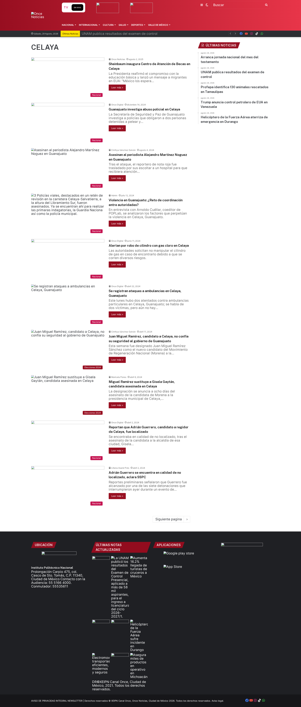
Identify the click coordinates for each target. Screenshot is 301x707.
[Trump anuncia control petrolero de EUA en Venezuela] (120, 625)
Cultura (108, 24)
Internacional (88, 24)
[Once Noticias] (43, 15)
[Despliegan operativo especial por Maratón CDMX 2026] (120, 658)
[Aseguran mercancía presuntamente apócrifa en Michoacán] (139, 666)
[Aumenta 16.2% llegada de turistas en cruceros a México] (139, 567)
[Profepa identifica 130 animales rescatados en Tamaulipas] (101, 625)
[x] (267, 34)
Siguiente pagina (168, 519)
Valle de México (158, 24)
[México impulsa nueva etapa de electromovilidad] (101, 663)
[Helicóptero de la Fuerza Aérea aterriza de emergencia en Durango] (139, 636)
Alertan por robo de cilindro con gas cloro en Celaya (149, 245)
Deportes (137, 24)
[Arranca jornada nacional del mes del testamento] (101, 561)
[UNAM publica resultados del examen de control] (120, 587)
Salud (122, 24)
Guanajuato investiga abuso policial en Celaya (144, 109)
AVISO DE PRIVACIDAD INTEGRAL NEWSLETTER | (57, 700)
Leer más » (117, 87)
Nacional (68, 24)
